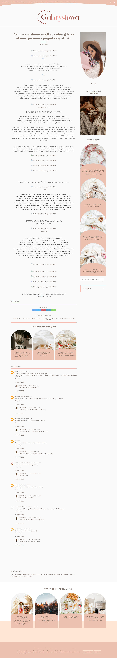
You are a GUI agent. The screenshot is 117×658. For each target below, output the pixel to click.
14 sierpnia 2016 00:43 (35, 462)
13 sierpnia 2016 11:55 (34, 407)
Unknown (17, 396)
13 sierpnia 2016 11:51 (26, 396)
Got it (97, 652)
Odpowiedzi (20, 382)
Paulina (17, 371)
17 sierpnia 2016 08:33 (35, 539)
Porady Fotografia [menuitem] (19, 1)
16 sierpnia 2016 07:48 (27, 529)
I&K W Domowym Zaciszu (22, 462)
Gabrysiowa (22, 385)
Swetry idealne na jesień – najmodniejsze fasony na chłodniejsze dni (93, 129)
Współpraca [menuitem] (33, 1)
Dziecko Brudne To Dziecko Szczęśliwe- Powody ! (27, 318)
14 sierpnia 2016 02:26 (25, 484)
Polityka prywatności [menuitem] (68, 1)
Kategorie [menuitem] (5, 1)
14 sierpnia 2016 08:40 (35, 473)
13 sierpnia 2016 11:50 (34, 385)
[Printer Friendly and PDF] (43, 297)
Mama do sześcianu (20, 507)
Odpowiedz (18, 379)
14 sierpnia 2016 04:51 (32, 507)
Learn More (87, 652)
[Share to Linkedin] (48, 310)
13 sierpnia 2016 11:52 (26, 418)
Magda (17, 484)
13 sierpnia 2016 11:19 (25, 371)
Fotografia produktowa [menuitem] (49, 1)
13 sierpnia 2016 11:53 (26, 440)
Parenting (16, 301)
